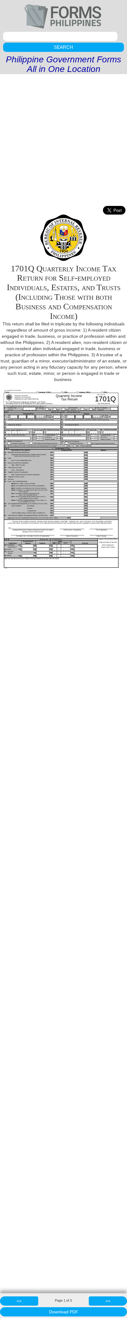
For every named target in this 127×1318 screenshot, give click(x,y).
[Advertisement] (63, 140)
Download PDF (63, 1311)
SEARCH (63, 47)
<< (19, 1301)
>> (107, 1301)
